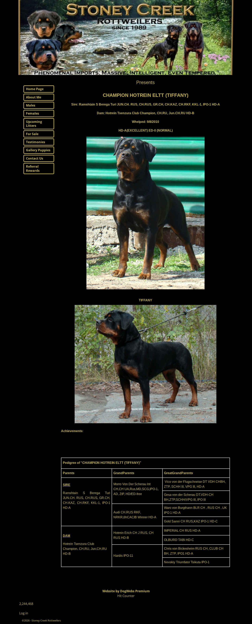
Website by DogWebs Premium (126, 591)
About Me (33, 97)
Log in (23, 613)
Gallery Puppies (38, 150)
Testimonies (35, 142)
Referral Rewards (33, 168)
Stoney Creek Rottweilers (46, 620)
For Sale (32, 134)
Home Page (35, 89)
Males (30, 105)
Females (32, 113)
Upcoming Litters (34, 124)
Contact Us (34, 158)
